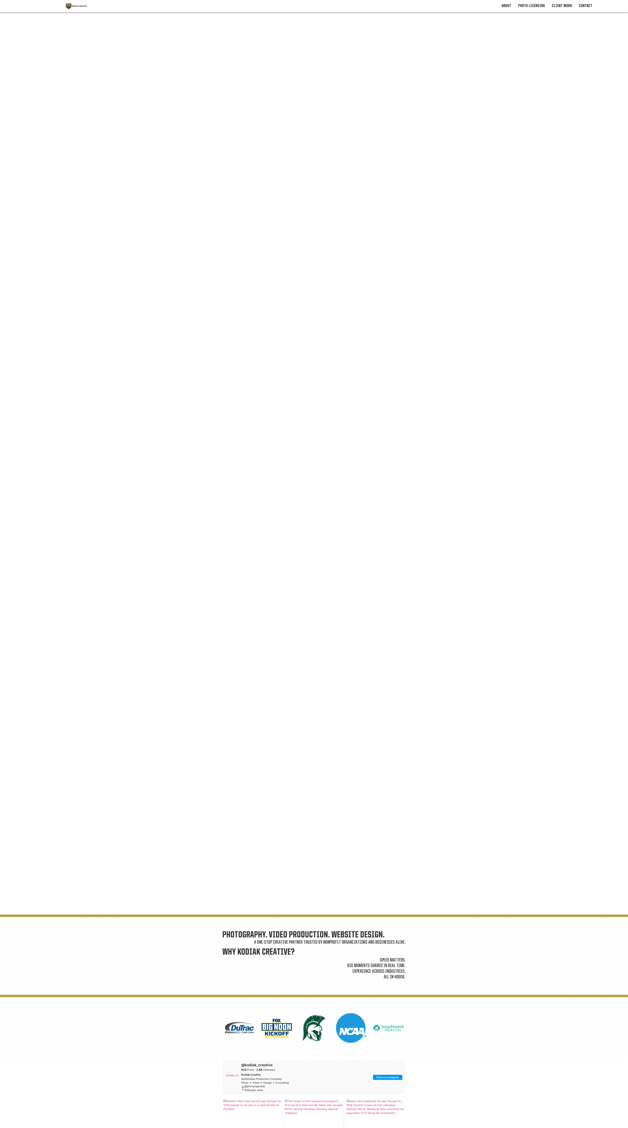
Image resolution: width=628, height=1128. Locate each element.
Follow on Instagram (387, 1077)
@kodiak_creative (257, 1065)
